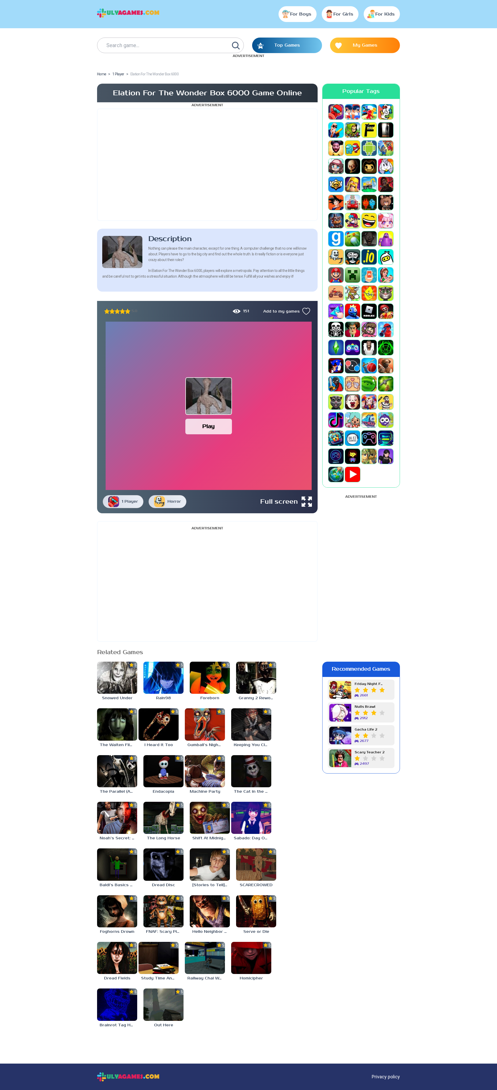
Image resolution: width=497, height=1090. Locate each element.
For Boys (300, 14)
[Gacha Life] (385, 220)
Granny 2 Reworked (257, 698)
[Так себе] (112, 311)
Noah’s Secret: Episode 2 (118, 838)
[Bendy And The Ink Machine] (369, 166)
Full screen (279, 502)
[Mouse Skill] (352, 293)
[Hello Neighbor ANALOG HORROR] (210, 911)
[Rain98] (163, 678)
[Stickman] (335, 383)
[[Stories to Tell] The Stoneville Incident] (210, 864)
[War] (369, 456)
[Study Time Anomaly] (158, 958)
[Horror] (335, 256)
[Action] (335, 130)
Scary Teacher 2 (369, 752)
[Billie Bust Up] (385, 166)
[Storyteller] (352, 383)
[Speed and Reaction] (352, 365)
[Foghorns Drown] (117, 911)
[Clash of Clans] (352, 184)
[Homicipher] (251, 958)
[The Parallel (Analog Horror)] (117, 771)
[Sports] (369, 365)
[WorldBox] (335, 474)
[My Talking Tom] (385, 293)
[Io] (369, 256)
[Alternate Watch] (385, 130)
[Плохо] (106, 311)
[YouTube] (352, 474)
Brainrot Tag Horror (118, 1025)
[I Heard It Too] (158, 724)
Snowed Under (117, 698)
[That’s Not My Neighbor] (352, 401)
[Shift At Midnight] (210, 818)
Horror (174, 501)
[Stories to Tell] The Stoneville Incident (211, 885)
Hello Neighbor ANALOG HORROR (211, 931)
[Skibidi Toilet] (369, 347)
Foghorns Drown (117, 931)
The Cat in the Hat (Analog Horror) (252, 791)
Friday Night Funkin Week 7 (370, 684)
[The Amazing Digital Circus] (369, 401)
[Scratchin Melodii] (369, 329)
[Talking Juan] (335, 401)
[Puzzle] (335, 311)
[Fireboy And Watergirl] (369, 202)
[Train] (369, 420)
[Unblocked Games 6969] (385, 438)
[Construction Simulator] (369, 184)
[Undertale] (352, 456)
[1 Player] (335, 111)
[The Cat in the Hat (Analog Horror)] (251, 771)
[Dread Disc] (163, 864)
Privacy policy (386, 1076)
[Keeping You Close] (251, 724)
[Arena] (385, 148)
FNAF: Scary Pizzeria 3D (165, 931)
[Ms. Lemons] (369, 293)
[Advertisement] (207, 164)
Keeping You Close (252, 745)
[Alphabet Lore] (369, 130)
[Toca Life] (352, 420)
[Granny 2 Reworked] (256, 678)
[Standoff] (385, 365)
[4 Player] (385, 111)
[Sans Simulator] (335, 329)
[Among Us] (352, 148)
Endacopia (163, 791)
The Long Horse (163, 838)
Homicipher (251, 978)
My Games (365, 45)
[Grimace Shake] (385, 238)
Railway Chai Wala (206, 978)
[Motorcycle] (335, 293)
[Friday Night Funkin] (352, 220)
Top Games (287, 45)
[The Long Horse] (163, 818)
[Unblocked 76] (335, 438)
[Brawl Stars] (335, 184)
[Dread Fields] (117, 958)
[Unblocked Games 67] (369, 438)
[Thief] (385, 401)
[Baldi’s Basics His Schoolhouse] (117, 864)
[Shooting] (385, 329)
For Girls (343, 14)
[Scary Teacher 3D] (352, 329)
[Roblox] (369, 311)
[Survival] (385, 383)
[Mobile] (369, 275)
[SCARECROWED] (256, 864)
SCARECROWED (256, 885)
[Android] (369, 148)
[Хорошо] (122, 311)
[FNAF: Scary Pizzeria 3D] (163, 911)
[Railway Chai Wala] (205, 958)
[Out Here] (163, 1004)
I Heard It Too (158, 745)
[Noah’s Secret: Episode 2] (117, 818)
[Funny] (369, 220)
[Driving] (352, 202)
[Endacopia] (163, 771)
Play (208, 426)
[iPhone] (385, 256)
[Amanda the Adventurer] (335, 148)
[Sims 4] (335, 347)
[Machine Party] (205, 771)
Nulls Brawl (365, 707)
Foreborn (209, 698)
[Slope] (385, 347)
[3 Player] (369, 111)
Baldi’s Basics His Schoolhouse (118, 885)
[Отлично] (127, 311)
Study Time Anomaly (160, 978)
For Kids (385, 14)
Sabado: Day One (252, 838)
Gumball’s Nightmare (206, 745)
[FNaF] (335, 220)
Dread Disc (163, 885)
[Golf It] (352, 238)
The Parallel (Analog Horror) (118, 791)
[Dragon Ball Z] (335, 202)
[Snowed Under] (117, 678)
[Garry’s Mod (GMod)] (335, 238)
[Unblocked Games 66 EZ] (352, 438)
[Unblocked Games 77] (335, 456)
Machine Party (205, 791)
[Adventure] (352, 130)
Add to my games (281, 311)
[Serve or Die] (256, 911)
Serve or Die (256, 931)
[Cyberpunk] (385, 184)
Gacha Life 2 (366, 730)
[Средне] (117, 311)
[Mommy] (385, 275)
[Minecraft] (352, 275)
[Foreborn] (210, 678)
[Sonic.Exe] (335, 365)
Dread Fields (117, 978)
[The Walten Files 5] (117, 724)
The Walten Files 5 (118, 745)
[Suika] (369, 383)
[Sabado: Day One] (251, 818)
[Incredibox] (352, 256)
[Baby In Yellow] (352, 166)
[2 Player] (352, 111)
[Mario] (335, 275)
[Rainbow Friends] (352, 311)
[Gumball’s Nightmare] (205, 724)
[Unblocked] (385, 420)
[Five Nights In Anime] (385, 202)
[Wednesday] (385, 456)
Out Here (163, 1025)
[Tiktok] (335, 420)
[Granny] (369, 238)
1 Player (130, 501)
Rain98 (163, 698)
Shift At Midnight (210, 838)
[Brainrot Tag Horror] (117, 1004)
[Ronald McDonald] (385, 311)
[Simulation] (352, 347)
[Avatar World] (335, 166)
